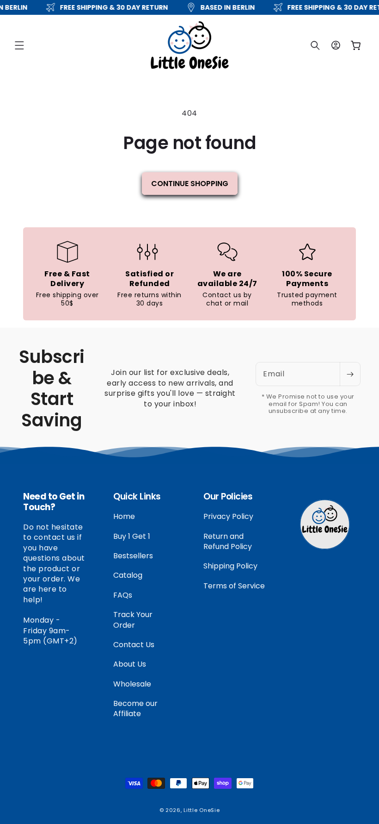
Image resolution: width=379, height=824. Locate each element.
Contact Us (133, 644)
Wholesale (132, 684)
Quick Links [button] (137, 497)
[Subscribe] (350, 374)
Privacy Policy (228, 517)
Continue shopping (189, 183)
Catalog (127, 575)
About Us (129, 664)
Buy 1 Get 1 (131, 536)
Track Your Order (133, 619)
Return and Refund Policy (227, 541)
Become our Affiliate (135, 708)
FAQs (122, 595)
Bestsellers (133, 555)
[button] (19, 45)
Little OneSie (201, 810)
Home (124, 517)
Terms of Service (234, 586)
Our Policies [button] (227, 497)
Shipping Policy (230, 566)
